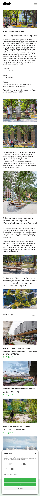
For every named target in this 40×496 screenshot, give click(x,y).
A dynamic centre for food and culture (16, 348)
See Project (7, 357)
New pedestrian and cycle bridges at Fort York (19, 388)
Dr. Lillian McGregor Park (14, 429)
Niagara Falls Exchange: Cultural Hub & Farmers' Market (20, 352)
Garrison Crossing (11, 392)
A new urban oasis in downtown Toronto (17, 426)
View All (34, 315)
